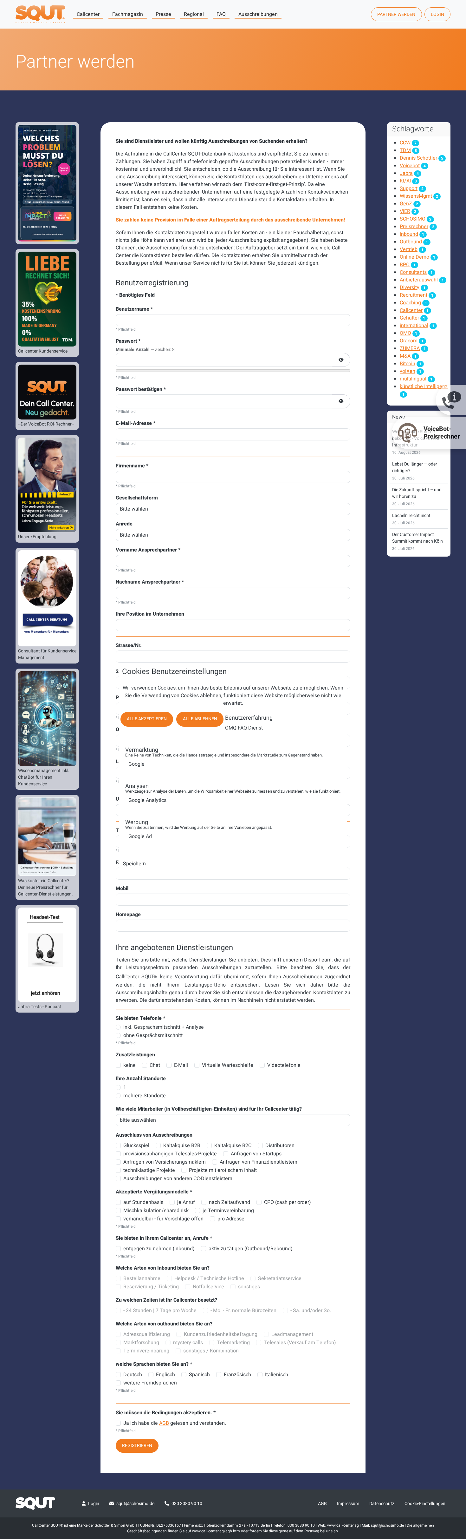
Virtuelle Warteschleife (227, 1065)
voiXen (407, 371)
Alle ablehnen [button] (200, 719)
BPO (405, 264)
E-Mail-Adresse (135, 423)
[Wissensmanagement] (47, 718)
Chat (155, 1065)
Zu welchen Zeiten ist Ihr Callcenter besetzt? (166, 1300)
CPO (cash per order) (287, 1202)
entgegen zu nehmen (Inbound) (159, 1248)
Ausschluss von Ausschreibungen (154, 1135)
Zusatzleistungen (135, 1055)
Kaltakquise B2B (181, 1145)
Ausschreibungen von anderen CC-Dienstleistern (177, 1178)
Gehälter (409, 318)
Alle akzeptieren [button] (147, 719)
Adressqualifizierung (146, 1334)
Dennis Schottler (418, 158)
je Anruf (186, 1202)
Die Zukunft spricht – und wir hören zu (417, 493)
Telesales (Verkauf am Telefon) (300, 1342)
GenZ (406, 204)
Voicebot (410, 165)
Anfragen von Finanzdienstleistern (258, 1162)
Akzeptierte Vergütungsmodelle (154, 1192)
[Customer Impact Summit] (47, 183)
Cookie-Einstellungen (425, 1503)
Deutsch (132, 1374)
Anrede (124, 524)
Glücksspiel (136, 1145)
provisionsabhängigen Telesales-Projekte (170, 1154)
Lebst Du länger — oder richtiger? (414, 467)
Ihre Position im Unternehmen (150, 614)
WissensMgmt (416, 196)
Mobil (122, 888)
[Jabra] (47, 485)
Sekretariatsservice (279, 1278)
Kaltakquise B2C (232, 1145)
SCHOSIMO (412, 219)
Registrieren (137, 1445)
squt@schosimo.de (135, 1503)
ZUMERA (410, 348)
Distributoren (279, 1145)
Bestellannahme (141, 1278)
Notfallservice (208, 1287)
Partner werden (396, 14)
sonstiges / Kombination (211, 1351)
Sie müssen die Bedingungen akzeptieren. (166, 1413)
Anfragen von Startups (256, 1154)
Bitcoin (407, 363)
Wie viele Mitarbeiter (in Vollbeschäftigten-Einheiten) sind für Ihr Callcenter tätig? (209, 1109)
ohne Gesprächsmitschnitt (153, 1035)
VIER (405, 211)
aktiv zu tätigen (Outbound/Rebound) (251, 1248)
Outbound (411, 242)
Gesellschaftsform (137, 498)
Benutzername (134, 309)
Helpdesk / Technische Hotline (209, 1278)
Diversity (409, 287)
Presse (163, 14)
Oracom (408, 341)
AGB (164, 1423)
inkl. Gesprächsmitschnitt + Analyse (163, 1027)
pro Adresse (230, 1219)
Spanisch (199, 1374)
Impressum (348, 1503)
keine (129, 1065)
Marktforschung (141, 1342)
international (414, 325)
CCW (405, 143)
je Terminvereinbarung (228, 1210)
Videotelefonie (284, 1065)
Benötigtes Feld (135, 295)
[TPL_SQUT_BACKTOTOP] (452, 1467)
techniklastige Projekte (149, 1170)
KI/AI (405, 181)
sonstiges (249, 1287)
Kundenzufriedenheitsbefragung (220, 1334)
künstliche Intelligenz (424, 386)
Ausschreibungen (258, 14)
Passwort (128, 341)
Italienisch (276, 1374)
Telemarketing (233, 1342)
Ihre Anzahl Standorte (141, 1078)
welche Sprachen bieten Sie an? (154, 1364)
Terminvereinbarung (146, 1351)
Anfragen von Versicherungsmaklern (164, 1162)
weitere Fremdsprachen (150, 1383)
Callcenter (88, 14)
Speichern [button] (134, 864)
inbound (409, 234)
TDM (405, 150)
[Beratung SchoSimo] (47, 598)
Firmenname (132, 466)
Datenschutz (381, 1503)
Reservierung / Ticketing (151, 1287)
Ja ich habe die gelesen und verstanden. (174, 1423)
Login (437, 14)
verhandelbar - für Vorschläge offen (163, 1219)
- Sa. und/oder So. (310, 1310)
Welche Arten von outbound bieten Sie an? (164, 1324)
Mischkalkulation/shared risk (156, 1210)
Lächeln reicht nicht (411, 515)
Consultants (413, 272)
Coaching (410, 303)
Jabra (406, 173)
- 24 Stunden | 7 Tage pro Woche (160, 1310)
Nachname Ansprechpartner (150, 582)
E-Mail (181, 1065)
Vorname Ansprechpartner (148, 550)
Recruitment (413, 295)
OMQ (405, 333)
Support (408, 188)
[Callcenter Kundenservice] (47, 299)
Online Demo (414, 257)
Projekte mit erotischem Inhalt (223, 1170)
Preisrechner (414, 226)
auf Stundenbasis (143, 1202)
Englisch (165, 1374)
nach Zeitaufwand (229, 1202)
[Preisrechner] (47, 392)
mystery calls (188, 1342)
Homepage (128, 914)
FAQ (221, 14)
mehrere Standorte (144, 1096)
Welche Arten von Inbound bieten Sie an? (163, 1268)
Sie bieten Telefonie (140, 1018)
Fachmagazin (127, 14)
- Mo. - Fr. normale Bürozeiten (243, 1310)
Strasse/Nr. (129, 645)
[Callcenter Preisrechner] (47, 836)
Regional (194, 14)
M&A (405, 356)
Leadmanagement (292, 1334)
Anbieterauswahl (419, 280)
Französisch (237, 1374)
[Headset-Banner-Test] (47, 955)
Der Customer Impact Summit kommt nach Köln (417, 538)
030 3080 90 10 (187, 1503)
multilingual (413, 379)
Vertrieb (408, 249)
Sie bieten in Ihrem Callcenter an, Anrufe (164, 1238)
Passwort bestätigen (141, 389)
